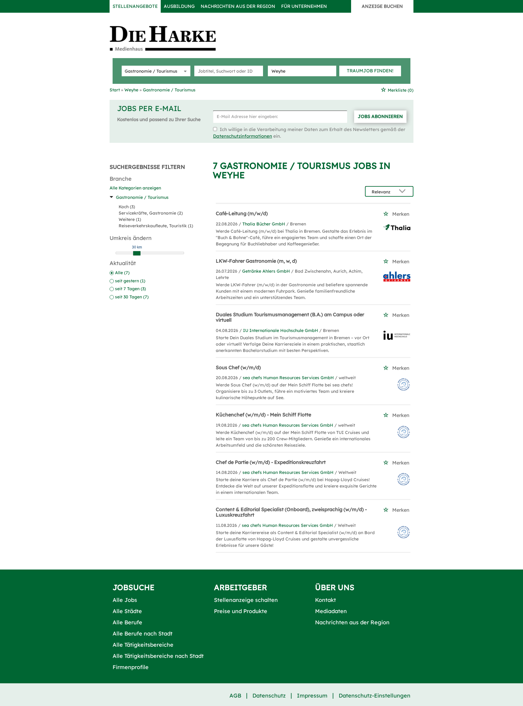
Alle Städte (127, 611)
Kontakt (325, 599)
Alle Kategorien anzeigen (135, 188)
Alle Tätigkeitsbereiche (143, 644)
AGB (235, 695)
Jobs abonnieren (380, 116)
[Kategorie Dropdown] (184, 71)
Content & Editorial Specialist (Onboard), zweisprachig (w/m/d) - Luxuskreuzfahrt (291, 512)
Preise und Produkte (240, 611)
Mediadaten (331, 611)
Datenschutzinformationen (242, 136)
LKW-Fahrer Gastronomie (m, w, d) (256, 261)
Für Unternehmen (304, 6)
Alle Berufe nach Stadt (143, 633)
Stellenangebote (135, 6)
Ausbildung (179, 6)
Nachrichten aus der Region (238, 6)
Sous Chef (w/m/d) (238, 367)
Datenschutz (269, 695)
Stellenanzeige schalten (246, 599)
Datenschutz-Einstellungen (374, 695)
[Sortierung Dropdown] (404, 192)
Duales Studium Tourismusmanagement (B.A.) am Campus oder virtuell (290, 317)
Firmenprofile (131, 667)
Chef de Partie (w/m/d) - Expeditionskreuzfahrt (271, 462)
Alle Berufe (127, 622)
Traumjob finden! (370, 71)
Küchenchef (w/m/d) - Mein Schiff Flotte (263, 415)
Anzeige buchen (382, 6)
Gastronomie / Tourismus (142, 197)
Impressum (312, 695)
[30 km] (137, 253)
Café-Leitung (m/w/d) (242, 213)
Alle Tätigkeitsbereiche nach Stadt (158, 655)
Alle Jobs (125, 599)
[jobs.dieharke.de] (169, 38)
